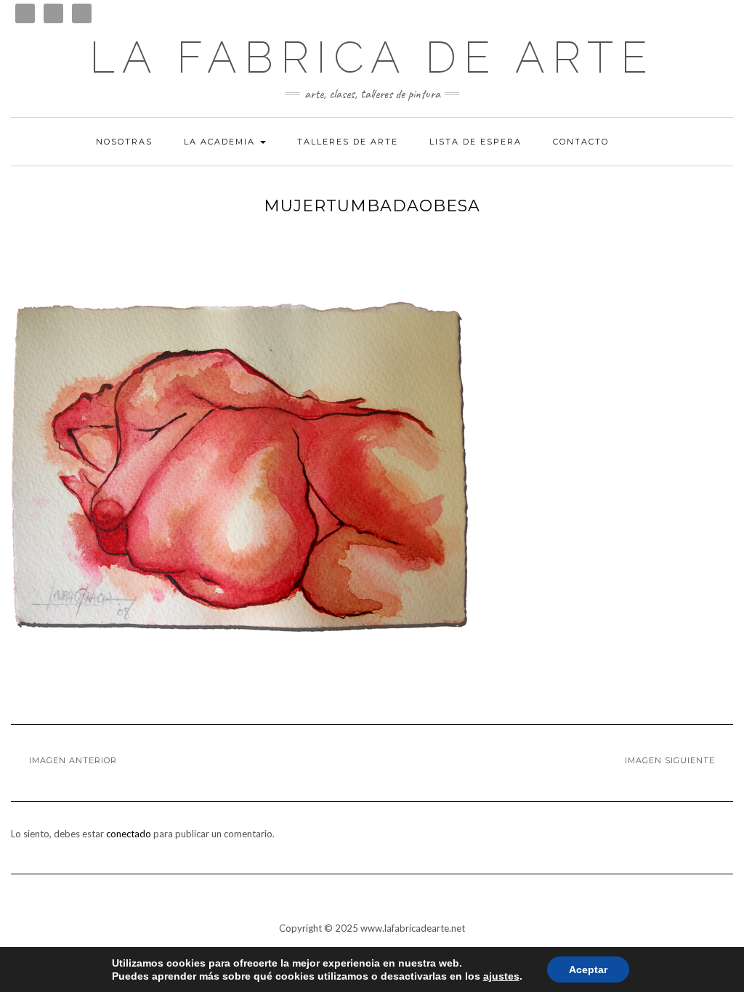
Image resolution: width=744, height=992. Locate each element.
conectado (128, 833)
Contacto (581, 142)
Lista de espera (475, 142)
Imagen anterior (73, 760)
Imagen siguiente (670, 760)
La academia (221, 142)
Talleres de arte (347, 142)
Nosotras (124, 142)
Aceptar (588, 969)
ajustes (501, 976)
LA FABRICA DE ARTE (372, 57)
